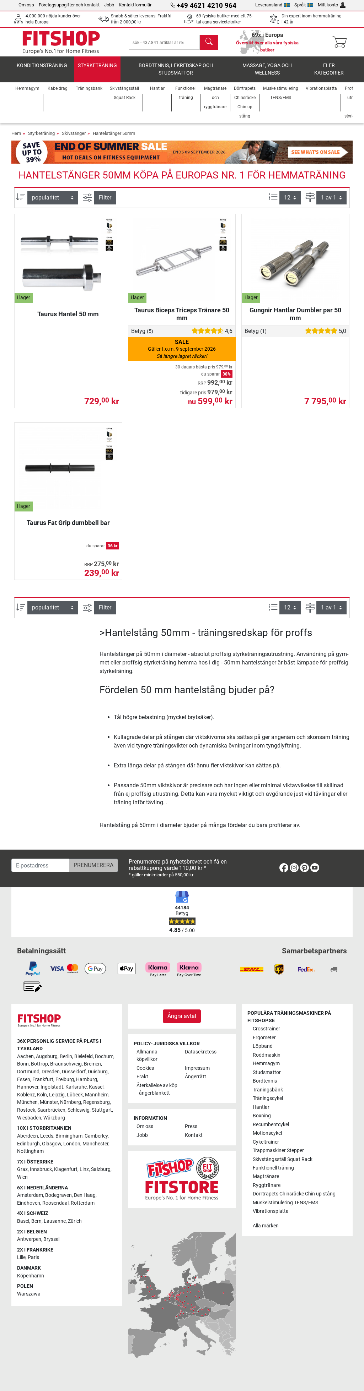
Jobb (109, 4)
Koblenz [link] (26, 1095)
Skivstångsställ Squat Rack (282, 1159)
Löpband (263, 1046)
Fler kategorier (329, 69)
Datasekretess (200, 1052)
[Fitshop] (61, 41)
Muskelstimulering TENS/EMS (285, 1203)
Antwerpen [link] (29, 1239)
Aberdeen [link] (27, 1136)
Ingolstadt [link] (52, 1087)
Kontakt (194, 1135)
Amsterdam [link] (30, 1195)
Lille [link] (21, 1257)
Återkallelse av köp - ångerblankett (156, 1089)
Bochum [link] (104, 1056)
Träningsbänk (268, 1090)
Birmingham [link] (68, 1136)
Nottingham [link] (30, 1151)
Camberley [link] (96, 1136)
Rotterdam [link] (83, 1203)
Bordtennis (265, 1081)
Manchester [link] (95, 1144)
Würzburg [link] (54, 1118)
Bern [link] (36, 1221)
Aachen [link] (25, 1056)
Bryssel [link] (51, 1239)
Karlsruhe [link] (76, 1087)
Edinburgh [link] (28, 1144)
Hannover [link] (27, 1087)
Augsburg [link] (47, 1056)
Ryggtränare (266, 1185)
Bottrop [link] (39, 1064)
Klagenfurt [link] (65, 1169)
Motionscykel (267, 1133)
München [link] (27, 1102)
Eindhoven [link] (28, 1203)
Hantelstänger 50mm (114, 133)
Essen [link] (23, 1080)
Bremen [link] (92, 1064)
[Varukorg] (342, 42)
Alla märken (266, 1226)
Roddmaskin (266, 1055)
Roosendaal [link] (55, 1203)
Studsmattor (267, 1072)
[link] (283, 869)
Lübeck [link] (75, 1095)
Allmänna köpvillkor (146, 1056)
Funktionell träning (273, 1168)
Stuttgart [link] (102, 1110)
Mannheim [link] (96, 1095)
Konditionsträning (42, 65)
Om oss (26, 4)
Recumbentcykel (271, 1125)
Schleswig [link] (79, 1110)
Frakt (142, 1077)
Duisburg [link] (98, 1072)
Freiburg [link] (64, 1080)
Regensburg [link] (96, 1102)
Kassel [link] (96, 1087)
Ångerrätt (195, 1077)
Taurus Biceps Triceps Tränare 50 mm (181, 314)
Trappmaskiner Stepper (278, 1151)
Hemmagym (266, 1064)
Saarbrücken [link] (51, 1110)
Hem (16, 133)
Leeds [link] (46, 1136)
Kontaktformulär (135, 4)
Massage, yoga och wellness (267, 69)
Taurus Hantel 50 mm (68, 314)
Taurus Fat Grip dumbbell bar (68, 522)
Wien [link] (22, 1177)
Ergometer (264, 1038)
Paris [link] (33, 1257)
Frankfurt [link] (42, 1080)
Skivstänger (74, 133)
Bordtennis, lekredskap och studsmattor (176, 69)
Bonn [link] (23, 1064)
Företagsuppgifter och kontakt (69, 4)
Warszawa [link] (29, 1294)
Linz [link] (84, 1169)
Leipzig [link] (57, 1095)
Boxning (262, 1116)
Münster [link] (49, 1102)
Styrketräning (97, 65)
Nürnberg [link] (70, 1102)
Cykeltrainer (266, 1142)
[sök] (209, 42)
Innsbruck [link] (41, 1169)
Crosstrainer (266, 1029)
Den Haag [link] (85, 1195)
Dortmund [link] (28, 1072)
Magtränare (266, 1176)
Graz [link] (22, 1169)
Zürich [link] (75, 1221)
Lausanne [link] (55, 1221)
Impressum (197, 1068)
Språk (300, 4)
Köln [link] (42, 1095)
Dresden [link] (51, 1072)
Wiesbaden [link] (29, 1118)
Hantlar (261, 1107)
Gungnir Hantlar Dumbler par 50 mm (295, 314)
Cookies (145, 1068)
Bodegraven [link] (58, 1195)
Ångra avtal (181, 1016)
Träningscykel (268, 1098)
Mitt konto (328, 4)
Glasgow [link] (51, 1144)
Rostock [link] (26, 1110)
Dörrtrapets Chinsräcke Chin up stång (294, 1194)
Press (191, 1126)
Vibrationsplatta (271, 1211)
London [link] (71, 1144)
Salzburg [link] (101, 1169)
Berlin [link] (66, 1056)
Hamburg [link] (86, 1080)
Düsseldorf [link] (74, 1072)
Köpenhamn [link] (30, 1276)
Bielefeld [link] (83, 1056)
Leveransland (268, 4)
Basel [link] (23, 1221)
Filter (105, 197)
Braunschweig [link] (66, 1064)
